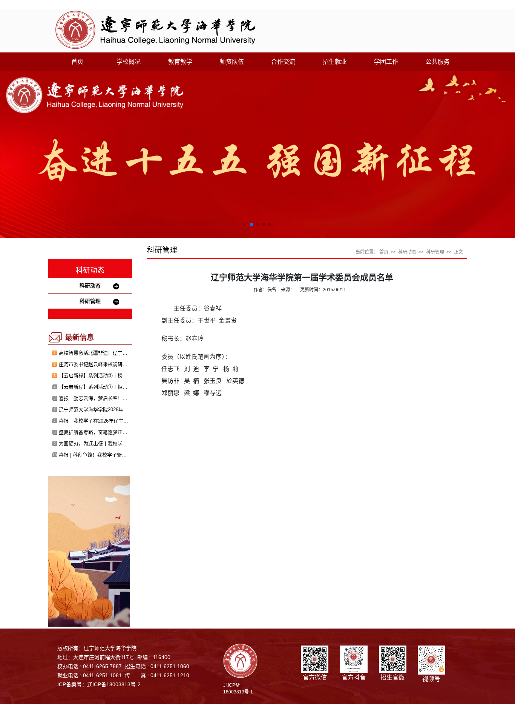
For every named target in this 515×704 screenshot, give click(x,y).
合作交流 (283, 61)
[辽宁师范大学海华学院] (155, 29)
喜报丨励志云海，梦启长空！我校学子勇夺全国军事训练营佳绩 (127, 398)
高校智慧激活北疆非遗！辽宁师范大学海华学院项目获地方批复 (127, 353)
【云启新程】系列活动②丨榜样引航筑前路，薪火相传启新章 (125, 375)
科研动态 (90, 286)
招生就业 (335, 61)
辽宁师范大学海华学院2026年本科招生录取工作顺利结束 (120, 409)
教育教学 (180, 61)
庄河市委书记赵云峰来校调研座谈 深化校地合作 (111, 364)
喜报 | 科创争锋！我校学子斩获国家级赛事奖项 (110, 455)
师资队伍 (232, 61)
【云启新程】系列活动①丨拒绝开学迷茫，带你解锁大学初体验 (127, 387)
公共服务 (438, 61)
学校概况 (128, 61)
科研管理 (90, 301)
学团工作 (386, 61)
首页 (77, 61)
